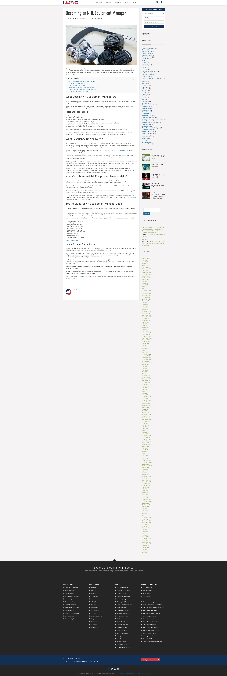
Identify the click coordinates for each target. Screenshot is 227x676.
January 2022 (146, 356)
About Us (134, 2)
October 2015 (146, 483)
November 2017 (147, 441)
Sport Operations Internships (150, 627)
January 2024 (146, 313)
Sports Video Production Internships (152, 641)
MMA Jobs (145, 83)
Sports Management (148, 117)
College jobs (145, 59)
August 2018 (146, 425)
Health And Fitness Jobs (149, 71)
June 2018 (145, 428)
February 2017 (146, 457)
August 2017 (146, 446)
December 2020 (146, 379)
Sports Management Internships (151, 619)
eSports (144, 60)
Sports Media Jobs (70, 619)
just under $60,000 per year (114, 186)
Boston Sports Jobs (122, 630)
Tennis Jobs (145, 138)
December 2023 (146, 315)
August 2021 (146, 365)
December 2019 (146, 400)
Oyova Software (95, 673)
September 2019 (147, 405)
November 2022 (147, 338)
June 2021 (145, 368)
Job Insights (145, 76)
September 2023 (147, 320)
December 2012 (146, 542)
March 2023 (145, 331)
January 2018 (146, 437)
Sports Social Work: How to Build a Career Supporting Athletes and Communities (158, 195)
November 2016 (147, 462)
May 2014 (145, 512)
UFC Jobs (144, 140)
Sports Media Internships (149, 624)
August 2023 (146, 322)
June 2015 (145, 490)
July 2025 (144, 281)
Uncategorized (146, 142)
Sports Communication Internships (152, 604)
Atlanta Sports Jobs (122, 641)
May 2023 (145, 327)
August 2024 (146, 301)
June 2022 (145, 347)
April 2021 (145, 372)
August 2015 (146, 487)
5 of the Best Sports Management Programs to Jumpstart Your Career (153, 243)
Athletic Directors (147, 51)
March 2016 (145, 475)
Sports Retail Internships (149, 633)
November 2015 (147, 482)
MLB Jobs (145, 80)
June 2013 (145, 531)
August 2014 (146, 506)
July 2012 (144, 549)
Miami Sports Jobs (122, 607)
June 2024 (145, 304)
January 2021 (146, 377)
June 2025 (145, 283)
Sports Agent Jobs (69, 616)
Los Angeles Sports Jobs (123, 610)
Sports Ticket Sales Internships (151, 639)
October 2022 (146, 340)
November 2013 (147, 522)
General (144, 67)
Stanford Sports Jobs (122, 622)
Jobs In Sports (71, 18)
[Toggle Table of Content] (133, 79)
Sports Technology (147, 133)
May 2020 (145, 391)
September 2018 (147, 423)
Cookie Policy (140, 673)
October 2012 (146, 545)
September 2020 (147, 384)
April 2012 (145, 553)
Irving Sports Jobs (121, 639)
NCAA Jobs (145, 89)
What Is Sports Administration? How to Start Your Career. (157, 185)
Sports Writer (146, 135)
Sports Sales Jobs (69, 610)
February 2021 (146, 375)
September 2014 (147, 505)
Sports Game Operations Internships (152, 613)
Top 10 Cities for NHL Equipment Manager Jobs (82, 89)
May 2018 (145, 430)
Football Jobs (146, 66)
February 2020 (146, 396)
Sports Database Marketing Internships (153, 607)
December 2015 (146, 480)
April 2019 (145, 411)
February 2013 (146, 538)
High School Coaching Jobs (72, 587)
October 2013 (146, 524)
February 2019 (146, 414)
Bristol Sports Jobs (122, 602)
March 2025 (145, 288)
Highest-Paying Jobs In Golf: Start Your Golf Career (158, 157)
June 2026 (145, 262)
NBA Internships (147, 590)
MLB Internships (147, 587)
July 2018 (144, 427)
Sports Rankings (147, 129)
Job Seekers (99, 2)
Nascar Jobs (145, 85)
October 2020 (146, 382)
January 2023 (146, 334)
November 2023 (147, 317)
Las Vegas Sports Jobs (122, 636)
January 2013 (146, 540)
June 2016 (145, 469)
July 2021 (144, 366)
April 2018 (145, 432)
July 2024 (144, 302)
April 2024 (145, 308)
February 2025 (146, 290)
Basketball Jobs (146, 55)
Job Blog (127, 2)
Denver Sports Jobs (122, 644)
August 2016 (146, 467)
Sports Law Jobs (69, 593)
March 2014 (145, 515)
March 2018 (145, 434)
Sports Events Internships (150, 610)
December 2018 (146, 418)
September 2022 (147, 341)
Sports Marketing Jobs (71, 602)
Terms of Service (124, 673)
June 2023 (145, 326)
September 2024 (147, 299)
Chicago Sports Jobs (122, 593)
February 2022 (146, 354)
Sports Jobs (93, 18)
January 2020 (146, 398)
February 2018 (146, 436)
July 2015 (144, 489)
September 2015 (147, 485)
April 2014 (145, 514)
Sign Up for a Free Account (150, 660)
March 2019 (145, 412)
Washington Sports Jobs (123, 596)
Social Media (146, 101)
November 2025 (147, 274)
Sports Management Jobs (71, 596)
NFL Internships (147, 593)
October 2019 (146, 404)
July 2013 (144, 530)
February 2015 (146, 496)
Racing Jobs (145, 94)
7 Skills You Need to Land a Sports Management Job (153, 231)
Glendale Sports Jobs (122, 624)
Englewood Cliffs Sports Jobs (124, 604)
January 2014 (146, 519)
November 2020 (147, 381)
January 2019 (146, 416)
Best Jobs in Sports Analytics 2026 (157, 165)
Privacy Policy (132, 673)
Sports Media (146, 124)
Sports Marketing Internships (150, 622)
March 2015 (145, 494)
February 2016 (146, 476)
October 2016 (146, 464)
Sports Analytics (147, 108)
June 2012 (145, 551)
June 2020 (145, 389)
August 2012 (146, 547)
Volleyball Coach (147, 144)
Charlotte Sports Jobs (122, 633)
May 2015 (145, 492)
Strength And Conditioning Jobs (73, 613)
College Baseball (147, 57)
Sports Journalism (147, 115)
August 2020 (146, 386)
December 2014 (146, 499)
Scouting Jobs (146, 98)
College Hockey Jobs (96, 616)
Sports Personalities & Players (151, 128)
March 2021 (145, 373)
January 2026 (146, 271)
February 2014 (146, 517)
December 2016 (146, 460)
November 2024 (147, 295)
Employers (108, 2)
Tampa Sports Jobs (122, 627)
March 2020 (145, 395)
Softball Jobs (146, 103)
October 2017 (146, 443)
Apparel (144, 50)
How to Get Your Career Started (79, 91)
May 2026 (145, 263)
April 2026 (145, 265)
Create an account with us (81, 276)
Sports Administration (148, 105)
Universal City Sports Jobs (123, 590)
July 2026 (144, 260)
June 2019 (145, 409)
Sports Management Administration (152, 119)
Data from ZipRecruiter (73, 240)
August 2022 (146, 343)
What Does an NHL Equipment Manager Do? (81, 81)
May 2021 (145, 370)
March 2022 (145, 352)
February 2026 (146, 269)
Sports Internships (147, 112)
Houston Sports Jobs (122, 616)
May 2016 (145, 471)
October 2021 (146, 361)
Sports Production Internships (151, 630)
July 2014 (144, 508)
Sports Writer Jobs (70, 590)
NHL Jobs (100, 18)
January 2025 (146, 292)
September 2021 (147, 363)
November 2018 (147, 420)
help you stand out (122, 150)
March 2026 (145, 267)
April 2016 (145, 473)
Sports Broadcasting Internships (151, 602)
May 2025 (145, 285)
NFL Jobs (144, 90)
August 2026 (146, 258)
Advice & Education (148, 48)
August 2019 (146, 407)
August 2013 (146, 528)
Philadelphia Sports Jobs (123, 647)
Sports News (146, 126)
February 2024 (146, 311)
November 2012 (147, 544)
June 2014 (145, 510)
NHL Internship (147, 596)
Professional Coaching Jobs (72, 607)
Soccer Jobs (94, 624)
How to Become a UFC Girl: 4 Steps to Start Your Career (158, 175)
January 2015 (146, 498)
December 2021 (146, 357)
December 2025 (146, 272)
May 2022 (145, 349)
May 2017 (145, 451)
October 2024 (146, 297)
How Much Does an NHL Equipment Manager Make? (83, 87)
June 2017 (145, 450)
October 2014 (146, 503)
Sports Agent (146, 106)
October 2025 (146, 276)
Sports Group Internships (149, 616)
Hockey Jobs (145, 73)
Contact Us (147, 673)
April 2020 (145, 393)
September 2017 (147, 444)
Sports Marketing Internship (150, 122)
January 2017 (146, 459)
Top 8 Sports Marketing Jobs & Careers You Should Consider (153, 228)
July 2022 (144, 345)
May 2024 (145, 306)
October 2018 (146, 421)
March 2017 (145, 455)
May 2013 (145, 533)
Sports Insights (146, 110)
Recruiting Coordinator (149, 96)
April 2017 (145, 453)
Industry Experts (147, 74)
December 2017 (146, 439)
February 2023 (146, 333)
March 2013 (145, 537)
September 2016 (147, 466)
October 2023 (146, 318)
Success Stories (146, 137)
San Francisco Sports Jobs (123, 619)
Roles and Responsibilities (78, 83)
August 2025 (146, 279)
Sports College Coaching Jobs (72, 599)
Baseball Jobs (146, 53)
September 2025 (147, 278)
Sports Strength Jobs (148, 131)
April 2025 (145, 286)
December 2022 (146, 336)
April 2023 (145, 329)
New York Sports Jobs (122, 587)
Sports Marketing (147, 121)
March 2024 (145, 310)
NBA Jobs (145, 87)
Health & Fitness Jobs (70, 604)
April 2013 (145, 535)
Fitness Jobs (145, 64)
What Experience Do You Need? (77, 85)
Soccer (144, 99)
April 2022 (145, 350)
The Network (118, 2)
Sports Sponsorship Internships (151, 636)
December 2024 (146, 294)
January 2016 (146, 478)
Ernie (143, 231)
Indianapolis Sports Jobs (123, 613)
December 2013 (146, 521)
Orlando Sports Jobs (122, 599)
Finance (144, 62)
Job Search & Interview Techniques (152, 78)
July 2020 (144, 388)
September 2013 (147, 526)
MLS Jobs (144, 82)
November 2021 (147, 359)
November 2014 (147, 501)
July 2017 (144, 448)
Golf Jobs (144, 69)
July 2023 (144, 324)
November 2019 (147, 402)
